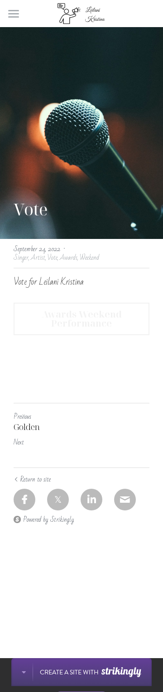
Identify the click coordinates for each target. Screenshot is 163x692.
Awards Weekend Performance (82, 318)
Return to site (35, 479)
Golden (27, 427)
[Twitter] (58, 499)
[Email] (125, 499)
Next (19, 442)
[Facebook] (24, 499)
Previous (22, 416)
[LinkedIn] (91, 499)
